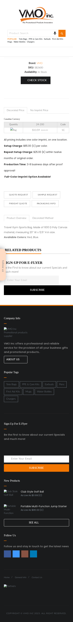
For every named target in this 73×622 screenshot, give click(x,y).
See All (34, 522)
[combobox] (32, 33)
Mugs (9, 42)
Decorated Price (15, 110)
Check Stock (37, 80)
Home (7, 577)
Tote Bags (23, 39)
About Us (13, 359)
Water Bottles (20, 42)
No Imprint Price (39, 110)
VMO (40, 63)
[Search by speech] (55, 33)
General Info (20, 577)
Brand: (32, 63)
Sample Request (47, 195)
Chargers (31, 42)
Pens (61, 384)
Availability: (30, 72)
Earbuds (47, 39)
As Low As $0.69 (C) (31, 495)
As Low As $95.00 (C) (32, 509)
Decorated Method (42, 218)
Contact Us (37, 577)
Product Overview (16, 218)
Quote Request (18, 195)
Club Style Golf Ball (32, 491)
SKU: (31, 67)
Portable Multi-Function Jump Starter (44, 506)
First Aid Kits (57, 39)
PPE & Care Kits (36, 39)
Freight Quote (18, 203)
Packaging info (46, 203)
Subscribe (37, 290)
